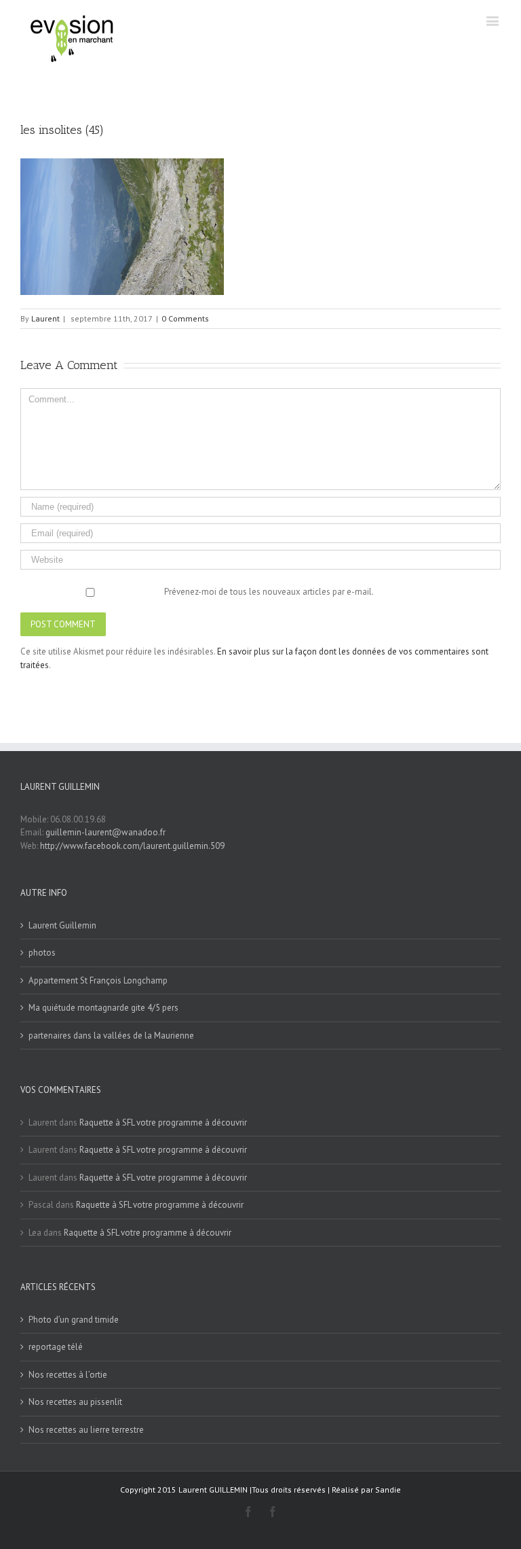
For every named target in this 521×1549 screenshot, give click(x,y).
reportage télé (55, 1347)
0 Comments (185, 318)
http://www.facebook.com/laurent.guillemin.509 (132, 846)
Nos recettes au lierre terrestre (86, 1429)
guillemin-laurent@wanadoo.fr (105, 832)
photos (42, 952)
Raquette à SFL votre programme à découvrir (163, 1122)
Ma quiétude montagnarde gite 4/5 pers (103, 1007)
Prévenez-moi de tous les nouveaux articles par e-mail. (269, 591)
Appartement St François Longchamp (98, 980)
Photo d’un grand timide (73, 1319)
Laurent (45, 318)
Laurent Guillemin (62, 925)
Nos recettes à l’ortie (67, 1374)
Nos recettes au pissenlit (75, 1402)
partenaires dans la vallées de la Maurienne (111, 1035)
